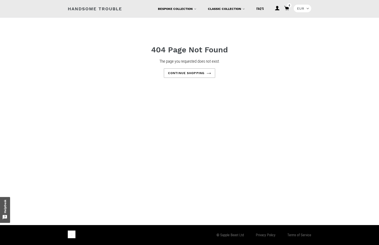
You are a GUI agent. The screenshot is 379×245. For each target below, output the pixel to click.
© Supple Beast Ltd (230, 235)
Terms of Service (299, 235)
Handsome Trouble (95, 8)
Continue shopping (186, 73)
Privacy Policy (265, 235)
